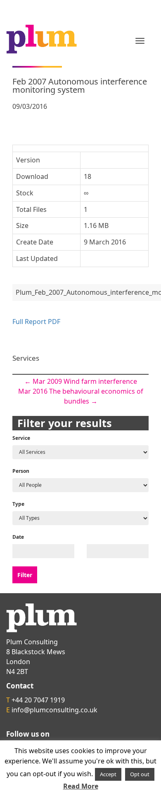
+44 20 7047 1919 (38, 699)
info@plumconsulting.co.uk (54, 709)
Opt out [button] (139, 774)
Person (20, 470)
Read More (80, 786)
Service (21, 437)
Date (18, 536)
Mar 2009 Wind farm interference (80, 381)
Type (18, 503)
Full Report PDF (36, 321)
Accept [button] (108, 774)
